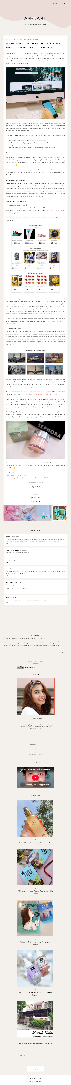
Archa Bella (9, 582)
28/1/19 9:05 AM (17, 582)
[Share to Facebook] (31, 501)
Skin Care (36, 39)
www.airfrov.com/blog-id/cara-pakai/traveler (43, 394)
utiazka (8, 537)
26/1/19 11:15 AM (12, 569)
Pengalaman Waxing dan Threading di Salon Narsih (35, 1043)
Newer (6, 652)
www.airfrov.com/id (53, 210)
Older (64, 652)
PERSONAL (35, 751)
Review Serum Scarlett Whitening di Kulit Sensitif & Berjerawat (35, 993)
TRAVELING (35, 754)
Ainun (7, 597)
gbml (40, 1081)
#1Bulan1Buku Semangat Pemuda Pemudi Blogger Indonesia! (35, 943)
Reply (7, 543)
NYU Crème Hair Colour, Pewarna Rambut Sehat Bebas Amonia (35, 892)
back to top (35, 1069)
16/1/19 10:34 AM (23, 550)
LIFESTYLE (29, 39)
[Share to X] (34, 501)
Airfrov (16, 39)
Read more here (37, 728)
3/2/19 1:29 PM (13, 597)
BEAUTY (22, 39)
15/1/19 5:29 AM (15, 536)
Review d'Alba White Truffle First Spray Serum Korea (35, 843)
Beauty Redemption (12, 550)
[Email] (39, 501)
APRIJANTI (35, 18)
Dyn (7, 569)
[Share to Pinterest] (37, 501)
